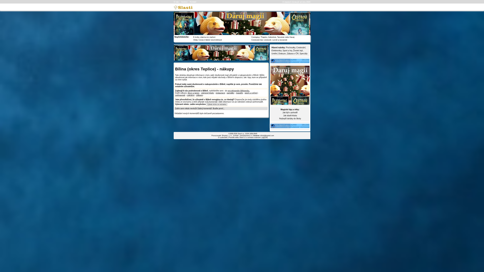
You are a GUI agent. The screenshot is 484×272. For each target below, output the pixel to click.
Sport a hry (287, 50)
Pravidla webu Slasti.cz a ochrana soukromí (245, 137)
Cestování (300, 47)
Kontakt (193, 2)
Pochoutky (290, 47)
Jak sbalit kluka (290, 115)
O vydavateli (222, 137)
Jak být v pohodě (290, 112)
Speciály (303, 54)
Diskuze (282, 54)
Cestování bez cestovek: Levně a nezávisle (269, 40)
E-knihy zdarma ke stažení (204, 37)
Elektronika (276, 50)
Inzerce (184, 2)
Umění (274, 54)
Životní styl (298, 50)
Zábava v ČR (293, 54)
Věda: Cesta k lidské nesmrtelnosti (207, 40)
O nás (176, 2)
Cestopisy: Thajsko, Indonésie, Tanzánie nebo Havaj (272, 37)
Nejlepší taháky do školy (290, 118)
